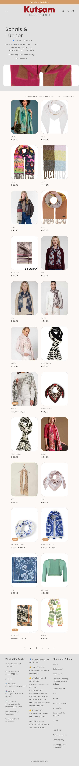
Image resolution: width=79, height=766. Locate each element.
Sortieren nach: (31, 96)
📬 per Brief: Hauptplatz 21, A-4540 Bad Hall (14, 694)
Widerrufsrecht (59, 689)
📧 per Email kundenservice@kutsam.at (16, 685)
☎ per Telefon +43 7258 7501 (13, 665)
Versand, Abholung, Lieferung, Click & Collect (61, 681)
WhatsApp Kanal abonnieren (12, 720)
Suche (55, 664)
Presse (55, 698)
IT (53, 725)
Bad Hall (15, 50)
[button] (6, 11)
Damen (18, 40)
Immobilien (57, 708)
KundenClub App (59, 703)
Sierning (15, 54)
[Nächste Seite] (54, 648)
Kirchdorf (22, 58)
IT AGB (55, 720)
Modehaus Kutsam (42, 761)
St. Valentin (28, 50)
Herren (28, 40)
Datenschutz (58, 669)
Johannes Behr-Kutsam (59, 714)
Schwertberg (28, 54)
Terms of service (60, 735)
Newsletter (57, 730)
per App (8, 679)
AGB (54, 694)
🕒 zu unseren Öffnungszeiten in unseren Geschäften (13, 704)
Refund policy (58, 740)
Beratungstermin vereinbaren (12, 712)
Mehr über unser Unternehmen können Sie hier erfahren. (39, 724)
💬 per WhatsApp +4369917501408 (12, 672)
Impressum (57, 674)
